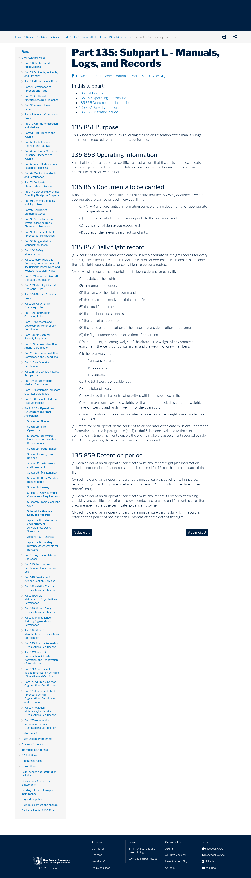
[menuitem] (21, 6)
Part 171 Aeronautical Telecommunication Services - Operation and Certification (41, 672)
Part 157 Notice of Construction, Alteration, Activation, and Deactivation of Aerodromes (41, 658)
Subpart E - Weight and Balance (40, 456)
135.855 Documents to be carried (105, 103)
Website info (99, 861)
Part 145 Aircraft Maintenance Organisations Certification (40, 599)
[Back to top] (241, 868)
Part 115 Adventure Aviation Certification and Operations (41, 355)
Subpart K (82, 532)
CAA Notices (29, 755)
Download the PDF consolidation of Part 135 (120, 76)
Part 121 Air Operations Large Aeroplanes (41, 373)
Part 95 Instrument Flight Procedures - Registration (39, 233)
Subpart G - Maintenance (42, 472)
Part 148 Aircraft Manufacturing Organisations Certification (41, 634)
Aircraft (19, 5)
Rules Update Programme (37, 738)
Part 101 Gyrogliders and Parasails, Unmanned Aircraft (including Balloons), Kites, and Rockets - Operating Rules (42, 265)
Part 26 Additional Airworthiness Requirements (41, 98)
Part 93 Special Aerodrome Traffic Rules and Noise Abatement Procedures (40, 223)
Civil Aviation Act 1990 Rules (39, 810)
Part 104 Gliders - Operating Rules (40, 296)
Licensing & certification (93, 5)
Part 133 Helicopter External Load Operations (41, 401)
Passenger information (127, 5)
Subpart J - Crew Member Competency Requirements (43, 494)
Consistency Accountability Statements (38, 782)
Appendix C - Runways (40, 536)
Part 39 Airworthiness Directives (37, 107)
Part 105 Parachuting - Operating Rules (37, 305)
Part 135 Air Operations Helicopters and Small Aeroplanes (97, 37)
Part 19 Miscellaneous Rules (41, 81)
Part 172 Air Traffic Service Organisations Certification (40, 683)
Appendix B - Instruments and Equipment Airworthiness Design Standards (42, 526)
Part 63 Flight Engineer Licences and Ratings (37, 143)
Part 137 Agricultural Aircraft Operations (41, 557)
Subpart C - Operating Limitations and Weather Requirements (41, 439)
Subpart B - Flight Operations (37, 428)
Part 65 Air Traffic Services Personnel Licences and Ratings (40, 155)
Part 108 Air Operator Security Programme (37, 336)
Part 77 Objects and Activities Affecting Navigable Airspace (41, 193)
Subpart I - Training (38, 487)
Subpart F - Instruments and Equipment (41, 465)
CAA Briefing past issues (142, 858)
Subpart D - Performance (42, 448)
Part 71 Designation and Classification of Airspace (39, 184)
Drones (69, 5)
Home (18, 37)
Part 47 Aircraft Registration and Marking (41, 125)
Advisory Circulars (32, 744)
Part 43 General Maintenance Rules (41, 116)
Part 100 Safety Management (33, 252)
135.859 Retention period (98, 112)
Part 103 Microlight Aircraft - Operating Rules (41, 287)
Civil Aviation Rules (48, 37)
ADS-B (169, 848)
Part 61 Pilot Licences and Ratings (39, 134)
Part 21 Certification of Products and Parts (37, 88)
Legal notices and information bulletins (39, 773)
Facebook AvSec (215, 855)
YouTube (210, 867)
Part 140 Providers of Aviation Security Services (39, 579)
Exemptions (29, 766)
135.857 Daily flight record (99, 107)
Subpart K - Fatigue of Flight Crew (43, 503)
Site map (97, 855)
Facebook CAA (214, 848)
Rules (150, 5)
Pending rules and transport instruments (38, 792)
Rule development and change (40, 804)
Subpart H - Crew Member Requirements (42, 479)
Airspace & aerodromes (44, 5)
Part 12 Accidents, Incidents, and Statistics (41, 74)
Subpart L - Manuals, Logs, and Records (40, 513)
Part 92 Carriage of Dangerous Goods (35, 211)
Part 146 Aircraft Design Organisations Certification (40, 610)
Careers (170, 867)
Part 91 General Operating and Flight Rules (39, 202)
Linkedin (209, 861)
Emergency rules (32, 760)
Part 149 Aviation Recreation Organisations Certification (41, 645)
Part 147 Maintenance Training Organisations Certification (37, 621)
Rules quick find (31, 733)
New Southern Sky (176, 861)
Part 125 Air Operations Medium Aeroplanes (38, 382)
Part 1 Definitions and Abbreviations (37, 65)
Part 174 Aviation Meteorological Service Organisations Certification (40, 711)
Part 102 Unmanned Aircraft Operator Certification (41, 277)
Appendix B (197, 532)
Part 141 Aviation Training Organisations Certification (40, 588)
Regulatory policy (32, 799)
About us (97, 842)
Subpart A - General (38, 421)
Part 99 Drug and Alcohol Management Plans (39, 243)
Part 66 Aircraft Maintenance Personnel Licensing (41, 165)
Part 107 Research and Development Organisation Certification (40, 325)
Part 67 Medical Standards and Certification (40, 175)
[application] (236, 37)
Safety (164, 5)
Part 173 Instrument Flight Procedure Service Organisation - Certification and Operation (40, 696)
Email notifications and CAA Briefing (141, 850)
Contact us (98, 848)
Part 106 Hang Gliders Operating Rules (37, 314)
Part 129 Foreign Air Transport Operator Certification (42, 391)
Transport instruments (35, 749)
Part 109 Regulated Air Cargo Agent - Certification (41, 345)
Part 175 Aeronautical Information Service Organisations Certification (40, 724)
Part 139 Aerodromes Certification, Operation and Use (40, 568)
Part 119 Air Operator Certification (36, 364)
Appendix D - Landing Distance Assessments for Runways (42, 546)
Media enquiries (101, 867)
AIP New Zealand (175, 855)
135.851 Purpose (92, 93)
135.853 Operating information (103, 98)
